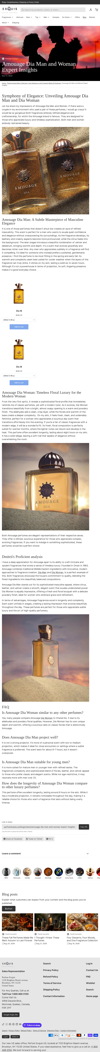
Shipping (15, 23)
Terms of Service (52, 983)
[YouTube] (20, 1025)
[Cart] (95, 9)
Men (45, 17)
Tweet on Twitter (35, 839)
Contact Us (92, 970)
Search (47, 963)
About (4, 23)
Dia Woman (57, 572)
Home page (92, 996)
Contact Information (54, 996)
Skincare (19, 17)
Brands (92, 17)
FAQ (88, 976)
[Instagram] (6, 1025)
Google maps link (11, 1015)
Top (36, 17)
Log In (89, 963)
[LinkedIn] (17, 1025)
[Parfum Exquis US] (10, 9)
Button (8, 908)
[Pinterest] (13, 1025)
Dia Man (42, 572)
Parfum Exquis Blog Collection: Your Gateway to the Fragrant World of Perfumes (34, 83)
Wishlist (90, 983)
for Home (66, 17)
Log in (6, 1037)
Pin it (51, 839)
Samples (55, 17)
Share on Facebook (14, 839)
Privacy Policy (51, 970)
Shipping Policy (51, 989)
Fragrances (6, 17)
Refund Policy (50, 976)
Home (4, 83)
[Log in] (89, 9)
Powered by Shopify (65, 1039)
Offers (77, 17)
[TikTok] (3, 1025)
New (28, 17)
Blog (84, 17)
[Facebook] (10, 1025)
